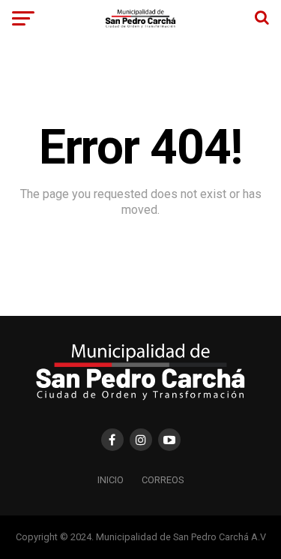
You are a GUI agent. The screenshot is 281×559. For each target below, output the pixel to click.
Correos (163, 479)
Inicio (110, 479)
